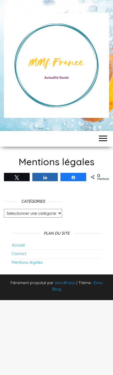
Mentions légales (27, 262)
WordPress (65, 282)
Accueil (18, 244)
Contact (19, 253)
